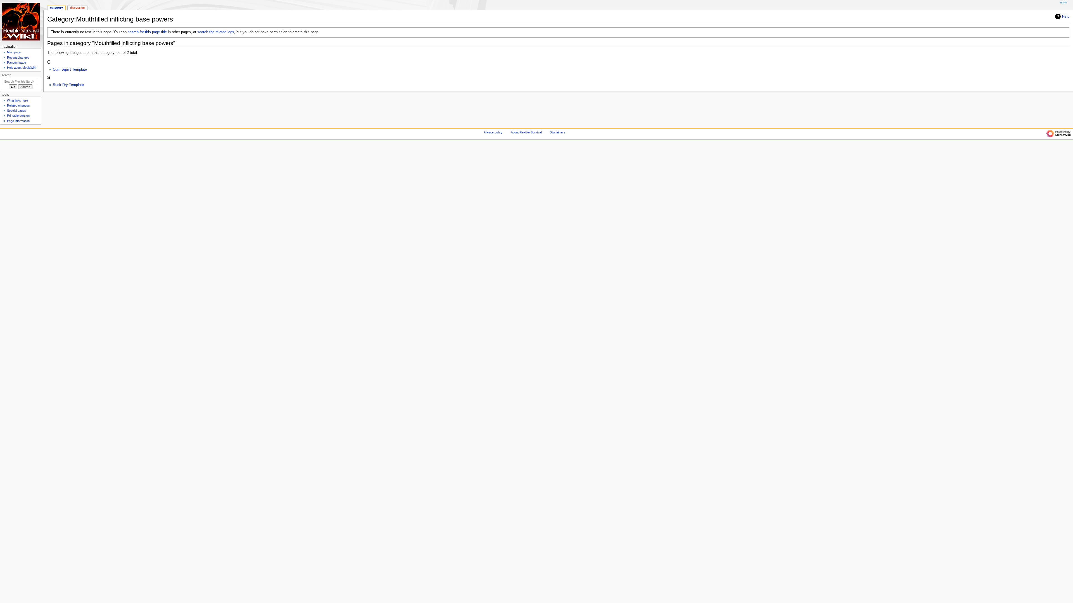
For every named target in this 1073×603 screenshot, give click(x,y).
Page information (18, 121)
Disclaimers (558, 132)
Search (6, 75)
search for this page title (147, 32)
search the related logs (215, 32)
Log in (1063, 2)
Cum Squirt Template (70, 69)
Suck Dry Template (68, 85)
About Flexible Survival (526, 132)
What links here (17, 100)
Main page (14, 52)
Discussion (77, 7)
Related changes (18, 105)
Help (1065, 16)
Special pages (16, 110)
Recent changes (18, 57)
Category (56, 7)
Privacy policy (492, 132)
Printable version (18, 115)
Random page (16, 62)
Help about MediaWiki (21, 67)
